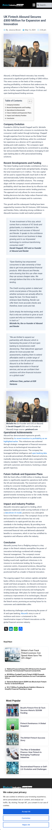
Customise (26, 818)
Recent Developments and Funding (18, 107)
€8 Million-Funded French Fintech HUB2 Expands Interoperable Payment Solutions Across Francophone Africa (25, 676)
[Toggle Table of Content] (28, 101)
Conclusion (10, 118)
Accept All (26, 811)
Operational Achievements (16, 110)
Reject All (26, 825)
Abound (24, 613)
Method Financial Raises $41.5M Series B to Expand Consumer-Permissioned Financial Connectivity (25, 670)
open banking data (39, 453)
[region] (26, 809)
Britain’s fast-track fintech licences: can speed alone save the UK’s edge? (31, 654)
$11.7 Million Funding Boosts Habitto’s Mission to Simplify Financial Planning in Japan (24, 688)
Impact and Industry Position (16, 115)
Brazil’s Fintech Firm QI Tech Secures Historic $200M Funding (32, 710)
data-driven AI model (13, 513)
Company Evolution (13, 105)
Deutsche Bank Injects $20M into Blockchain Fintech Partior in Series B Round (25, 683)
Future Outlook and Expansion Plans (19, 113)
